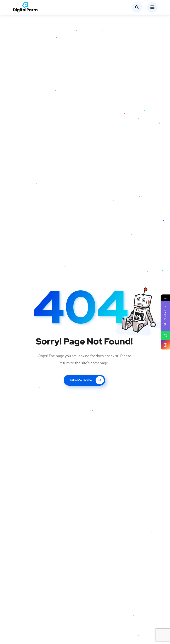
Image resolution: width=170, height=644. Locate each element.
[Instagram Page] (165, 345)
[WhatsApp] (165, 335)
